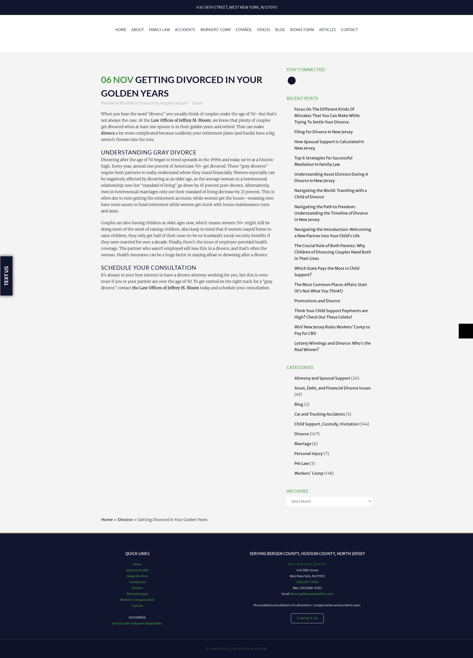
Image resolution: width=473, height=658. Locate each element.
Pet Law (301, 463)
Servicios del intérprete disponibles (137, 623)
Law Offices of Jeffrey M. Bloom (181, 120)
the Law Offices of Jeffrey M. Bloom (165, 287)
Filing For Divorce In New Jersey (323, 131)
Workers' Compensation (137, 600)
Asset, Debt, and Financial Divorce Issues (332, 388)
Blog (298, 404)
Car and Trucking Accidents (319, 414)
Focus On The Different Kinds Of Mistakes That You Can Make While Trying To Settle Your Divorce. (327, 115)
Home (107, 519)
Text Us (6, 276)
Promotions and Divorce (317, 300)
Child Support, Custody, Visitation (326, 424)
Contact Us (307, 618)
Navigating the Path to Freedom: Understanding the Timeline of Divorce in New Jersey (331, 213)
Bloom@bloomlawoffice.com (312, 594)
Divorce (146, 103)
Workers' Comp (308, 473)
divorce (108, 133)
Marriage (302, 443)
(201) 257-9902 (307, 582)
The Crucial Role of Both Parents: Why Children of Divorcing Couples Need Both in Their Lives (332, 252)
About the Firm (137, 576)
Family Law (137, 582)
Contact (137, 605)
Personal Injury (308, 453)
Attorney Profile (137, 570)
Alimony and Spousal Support (322, 378)
